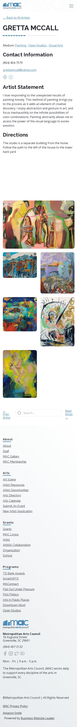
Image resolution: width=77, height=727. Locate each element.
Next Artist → (69, 414)
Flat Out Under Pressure (18, 589)
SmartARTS (11, 578)
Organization (11, 550)
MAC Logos (11, 534)
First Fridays (11, 594)
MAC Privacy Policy (15, 706)
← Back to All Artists (16, 18)
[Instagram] (11, 653)
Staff (6, 451)
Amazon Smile (12, 713)
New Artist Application (17, 511)
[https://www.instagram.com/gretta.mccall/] (11, 78)
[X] (16, 653)
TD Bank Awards (14, 573)
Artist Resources (14, 485)
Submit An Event (14, 506)
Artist (6, 539)
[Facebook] (5, 653)
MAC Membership (15, 461)
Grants (7, 529)
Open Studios (37, 45)
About (7, 446)
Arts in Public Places (16, 600)
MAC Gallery (11, 456)
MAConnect (11, 584)
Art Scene (9, 479)
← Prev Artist (6, 414)
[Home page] (12, 6)
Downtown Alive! (14, 605)
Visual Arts (56, 45)
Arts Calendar (12, 501)
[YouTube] (22, 653)
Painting (20, 45)
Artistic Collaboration (17, 545)
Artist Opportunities (16, 490)
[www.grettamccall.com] (5, 78)
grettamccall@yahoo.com (19, 70)
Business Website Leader (38, 718)
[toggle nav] (71, 6)
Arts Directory (12, 495)
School (7, 555)
